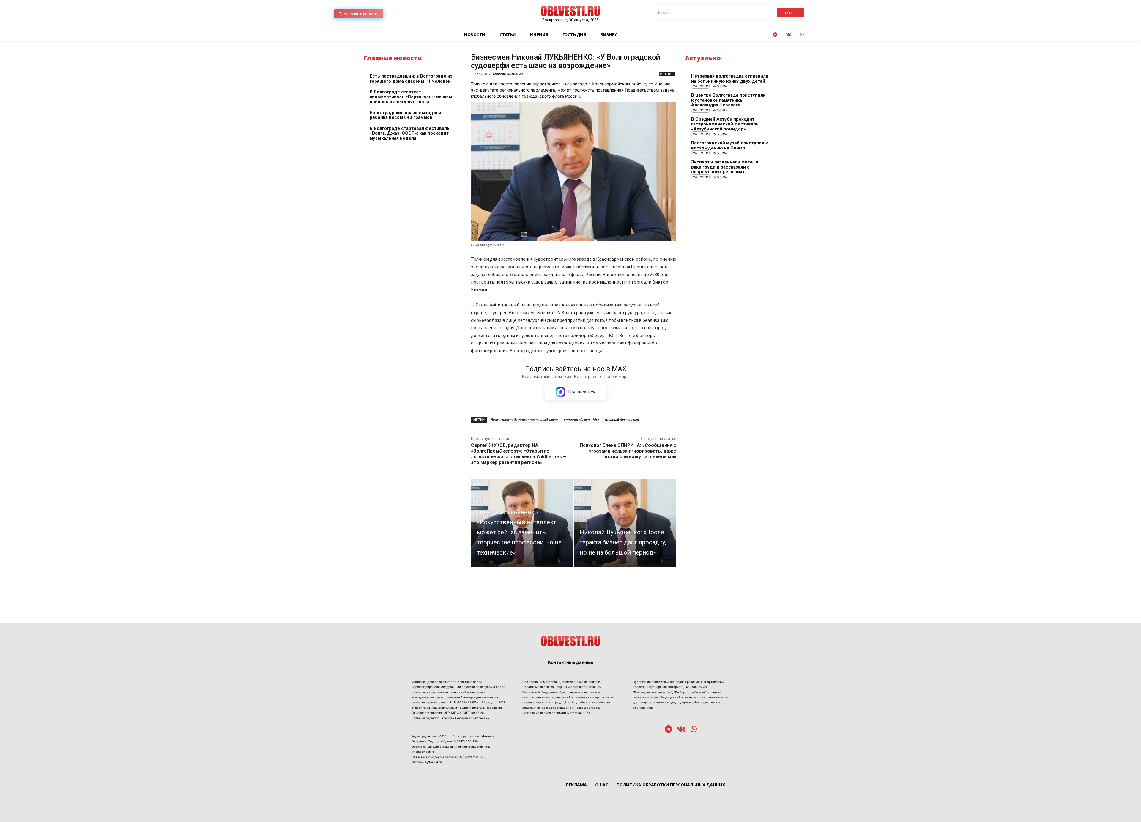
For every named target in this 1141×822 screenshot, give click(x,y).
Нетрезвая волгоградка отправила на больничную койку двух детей (729, 78)
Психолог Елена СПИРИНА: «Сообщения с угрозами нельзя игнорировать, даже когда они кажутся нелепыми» (628, 451)
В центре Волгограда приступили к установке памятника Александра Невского (728, 100)
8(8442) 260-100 (466, 741)
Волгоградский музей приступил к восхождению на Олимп (729, 145)
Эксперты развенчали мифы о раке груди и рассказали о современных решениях (724, 166)
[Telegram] (775, 34)
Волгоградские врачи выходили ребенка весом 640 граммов (405, 115)
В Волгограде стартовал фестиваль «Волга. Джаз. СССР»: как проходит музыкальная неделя (410, 133)
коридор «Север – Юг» (581, 419)
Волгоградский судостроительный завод (524, 419)
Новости (700, 86)
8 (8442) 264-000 (472, 757)
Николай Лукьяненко (622, 419)
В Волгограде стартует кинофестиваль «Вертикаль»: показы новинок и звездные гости (411, 96)
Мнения (667, 74)
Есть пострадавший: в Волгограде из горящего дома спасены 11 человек (411, 78)
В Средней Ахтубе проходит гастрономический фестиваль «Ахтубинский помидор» (725, 124)
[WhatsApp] (802, 34)
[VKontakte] (788, 34)
